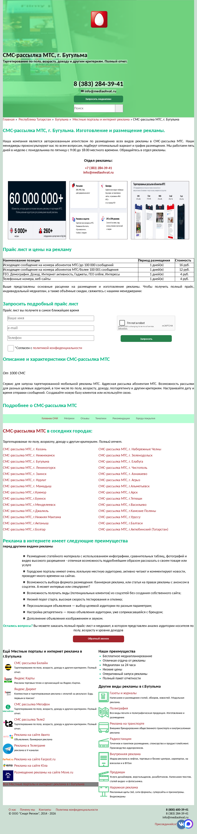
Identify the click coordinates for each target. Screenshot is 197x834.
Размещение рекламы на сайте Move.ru (43, 772)
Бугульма (61, 119)
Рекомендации (121, 418)
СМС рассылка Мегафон (32, 704)
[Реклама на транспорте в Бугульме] (103, 732)
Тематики (100, 418)
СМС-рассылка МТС (24, 431)
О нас (12, 809)
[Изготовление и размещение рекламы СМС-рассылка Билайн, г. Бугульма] (8, 670)
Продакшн (117, 772)
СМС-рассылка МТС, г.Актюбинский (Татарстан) (133, 529)
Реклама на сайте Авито (32, 735)
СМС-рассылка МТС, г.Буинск (24, 499)
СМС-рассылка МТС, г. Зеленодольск (125, 455)
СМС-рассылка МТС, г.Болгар (24, 529)
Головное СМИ (50, 418)
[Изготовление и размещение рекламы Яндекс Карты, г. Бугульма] (8, 683)
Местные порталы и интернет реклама (101, 119)
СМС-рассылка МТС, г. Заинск (24, 474)
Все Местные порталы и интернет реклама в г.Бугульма (43, 784)
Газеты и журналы (123, 693)
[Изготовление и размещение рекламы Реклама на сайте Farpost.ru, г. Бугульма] (8, 759)
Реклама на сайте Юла (31, 766)
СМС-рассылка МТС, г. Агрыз (119, 480)
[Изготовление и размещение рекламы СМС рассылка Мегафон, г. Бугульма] (8, 711)
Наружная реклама (124, 787)
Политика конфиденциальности (77, 809)
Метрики (69, 418)
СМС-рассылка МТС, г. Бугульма (26, 462)
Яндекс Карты (24, 678)
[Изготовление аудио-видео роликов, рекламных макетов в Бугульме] (103, 780)
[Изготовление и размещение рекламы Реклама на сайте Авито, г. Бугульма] (8, 738)
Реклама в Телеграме (29, 746)
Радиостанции (120, 739)
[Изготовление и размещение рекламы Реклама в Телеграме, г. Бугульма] (8, 753)
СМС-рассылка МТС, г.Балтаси (120, 523)
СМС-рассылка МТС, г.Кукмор (24, 492)
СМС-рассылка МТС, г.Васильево (122, 505)
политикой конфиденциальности (57, 348)
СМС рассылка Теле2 (29, 720)
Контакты (45, 809)
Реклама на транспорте (127, 724)
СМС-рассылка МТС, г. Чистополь (122, 468)
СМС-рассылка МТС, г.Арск (118, 492)
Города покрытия (145, 418)
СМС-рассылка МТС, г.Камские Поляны (127, 511)
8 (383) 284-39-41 (177, 813)
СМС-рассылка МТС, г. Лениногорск (29, 468)
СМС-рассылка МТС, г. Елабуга (120, 462)
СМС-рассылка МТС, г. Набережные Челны (129, 449)
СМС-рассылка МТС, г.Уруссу (119, 517)
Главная (9, 119)
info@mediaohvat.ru (98, 173)
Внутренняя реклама (125, 754)
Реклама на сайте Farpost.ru (34, 759)
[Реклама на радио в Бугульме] (103, 746)
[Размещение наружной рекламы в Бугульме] (103, 796)
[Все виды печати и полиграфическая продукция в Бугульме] (103, 716)
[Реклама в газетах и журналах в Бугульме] (103, 701)
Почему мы (27, 809)
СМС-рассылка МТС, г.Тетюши (120, 499)
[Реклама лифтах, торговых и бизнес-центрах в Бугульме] (103, 766)
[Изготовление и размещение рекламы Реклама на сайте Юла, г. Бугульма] (8, 766)
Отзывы (85, 418)
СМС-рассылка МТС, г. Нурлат (24, 480)
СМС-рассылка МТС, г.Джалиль (25, 511)
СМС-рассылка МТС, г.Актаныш (25, 523)
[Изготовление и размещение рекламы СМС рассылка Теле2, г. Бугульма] (8, 728)
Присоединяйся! (166, 824)
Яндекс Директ (25, 689)
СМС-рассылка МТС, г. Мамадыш (27, 486)
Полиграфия (119, 708)
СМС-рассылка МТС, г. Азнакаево (122, 474)
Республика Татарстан (35, 119)
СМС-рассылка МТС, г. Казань (24, 449)
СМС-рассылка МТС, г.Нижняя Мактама (32, 517)
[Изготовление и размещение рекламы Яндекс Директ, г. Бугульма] (8, 697)
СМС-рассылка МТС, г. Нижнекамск (29, 455)
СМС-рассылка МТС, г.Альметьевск (123, 486)
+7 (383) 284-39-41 (98, 168)
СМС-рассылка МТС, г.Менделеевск (29, 505)
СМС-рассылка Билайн (31, 663)
